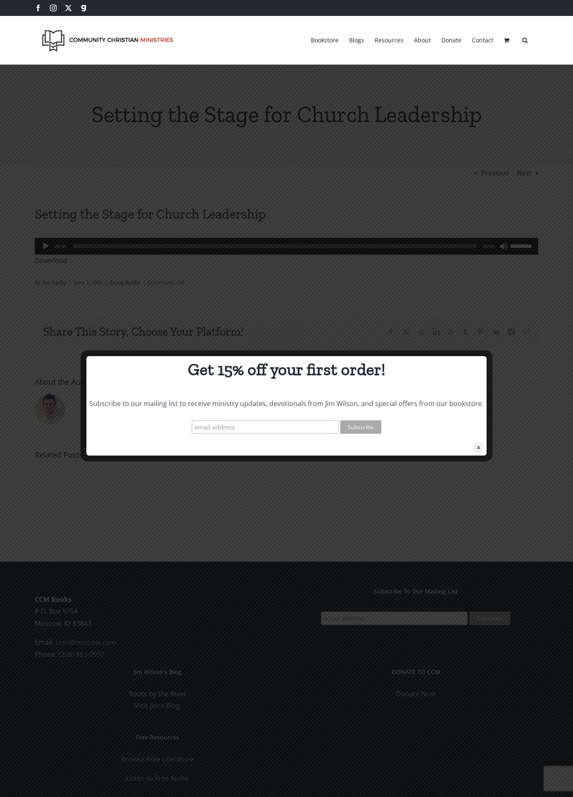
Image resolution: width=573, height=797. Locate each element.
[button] (525, 39)
